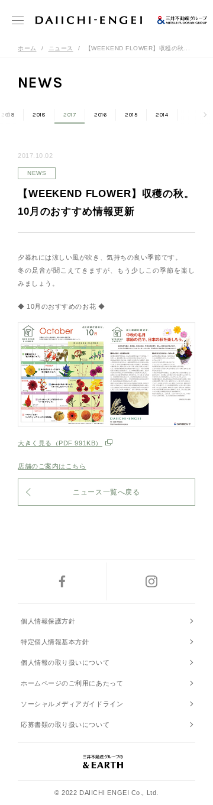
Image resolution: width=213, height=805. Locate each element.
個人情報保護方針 (48, 621)
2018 (39, 114)
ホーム (27, 48)
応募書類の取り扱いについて (65, 724)
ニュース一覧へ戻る (106, 492)
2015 (131, 114)
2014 (162, 114)
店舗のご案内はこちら (52, 466)
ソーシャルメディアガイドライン (72, 703)
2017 (69, 114)
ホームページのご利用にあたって (72, 683)
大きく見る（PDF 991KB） (60, 443)
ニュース (61, 48)
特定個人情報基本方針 (55, 641)
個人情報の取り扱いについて (65, 662)
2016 (100, 114)
